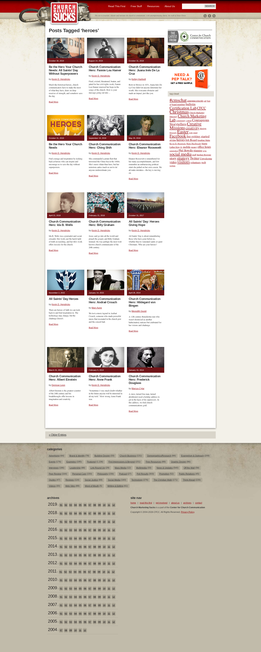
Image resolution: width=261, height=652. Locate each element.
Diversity (173, 132)
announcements (195, 100)
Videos (52, 486)
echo (191, 132)
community (181, 120)
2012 (52, 562)
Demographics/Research (159, 456)
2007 (52, 604)
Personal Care (79, 474)
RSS (214, 16)
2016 (52, 529)
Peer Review (55, 474)
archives (187, 503)
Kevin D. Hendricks (61, 79)
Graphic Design (178, 462)
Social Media (114, 480)
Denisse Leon (58, 385)
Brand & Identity (77, 456)
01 (61, 505)
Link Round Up (97, 468)
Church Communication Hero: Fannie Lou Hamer (105, 68)
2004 (52, 629)
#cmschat (178, 100)
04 (75, 505)
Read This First (116, 6)
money (194, 147)
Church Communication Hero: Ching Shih (105, 146)
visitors (183, 162)
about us (175, 503)
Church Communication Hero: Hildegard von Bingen (145, 302)
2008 (52, 596)
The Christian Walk (163, 480)
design (203, 128)
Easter (183, 132)
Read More (53, 101)
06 (85, 505)
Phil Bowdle (186, 150)
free (189, 136)
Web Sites (70, 486)
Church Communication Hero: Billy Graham (105, 223)
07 (90, 505)
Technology (137, 480)
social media (181, 154)
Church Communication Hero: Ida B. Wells (65, 223)
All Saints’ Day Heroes (63, 299)
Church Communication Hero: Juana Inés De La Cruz (145, 70)
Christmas (179, 111)
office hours (204, 147)
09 (99, 505)
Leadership (75, 468)
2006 (52, 612)
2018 (52, 512)
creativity (192, 127)
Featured (91, 462)
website (172, 165)
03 (70, 505)
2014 (52, 546)
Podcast (123, 474)
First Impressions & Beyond (121, 462)
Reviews (70, 480)
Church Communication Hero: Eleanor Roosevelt (145, 146)
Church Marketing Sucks (64, 13)
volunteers (195, 162)
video (173, 162)
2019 (52, 504)
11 (109, 505)
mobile (187, 147)
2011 (52, 571)
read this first (146, 503)
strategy (183, 158)
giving (173, 140)
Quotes (52, 480)
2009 (52, 587)
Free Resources (153, 462)
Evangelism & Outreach (192, 456)
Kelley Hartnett (139, 79)
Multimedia (141, 468)
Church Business (128, 456)
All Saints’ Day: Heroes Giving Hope (144, 223)
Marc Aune (97, 308)
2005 (52, 621)
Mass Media (120, 468)
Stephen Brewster (204, 154)
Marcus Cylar (138, 388)
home (133, 503)
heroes (180, 139)
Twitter (205, 16)
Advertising (54, 456)
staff (194, 154)
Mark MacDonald (193, 143)
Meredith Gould (139, 311)
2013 (52, 554)
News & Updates (165, 468)
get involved (161, 503)
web (203, 162)
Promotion (164, 474)
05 (80, 505)
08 (94, 505)
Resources (153, 6)
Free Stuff (136, 6)
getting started (200, 136)
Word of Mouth (92, 486)
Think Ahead (189, 480)
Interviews (54, 468)
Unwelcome (206, 158)
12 (113, 505)
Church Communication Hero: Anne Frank (105, 378)
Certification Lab (183, 107)
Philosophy (102, 474)
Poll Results (142, 474)
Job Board (191, 140)
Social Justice (91, 480)
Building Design (102, 456)
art (205, 100)
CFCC (201, 108)
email (195, 132)
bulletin (190, 104)
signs (204, 150)
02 (66, 505)
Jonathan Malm (203, 140)
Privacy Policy (187, 512)
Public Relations (187, 474)
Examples (71, 462)
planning (198, 150)
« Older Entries (57, 434)
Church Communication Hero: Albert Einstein (65, 378)
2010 (52, 579)
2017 (52, 521)
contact (198, 503)
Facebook (209, 16)
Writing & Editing (115, 486)
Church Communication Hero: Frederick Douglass (145, 380)
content (189, 120)
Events (52, 462)
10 (104, 505)
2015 (52, 537)
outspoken (174, 150)
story (173, 158)
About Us (170, 6)
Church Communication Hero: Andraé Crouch (105, 300)
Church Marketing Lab (188, 117)
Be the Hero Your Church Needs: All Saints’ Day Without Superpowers (65, 70)
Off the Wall (189, 468)
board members (178, 104)
